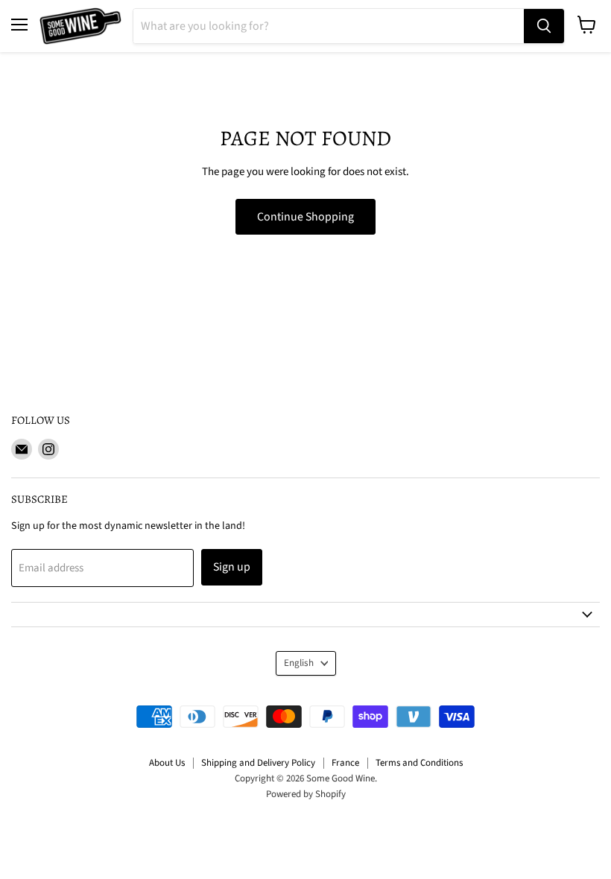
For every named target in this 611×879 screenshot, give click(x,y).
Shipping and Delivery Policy (258, 762)
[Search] (544, 26)
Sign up (231, 567)
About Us (167, 762)
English (299, 663)
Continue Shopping (305, 217)
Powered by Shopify (306, 794)
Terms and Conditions (419, 762)
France (345, 762)
